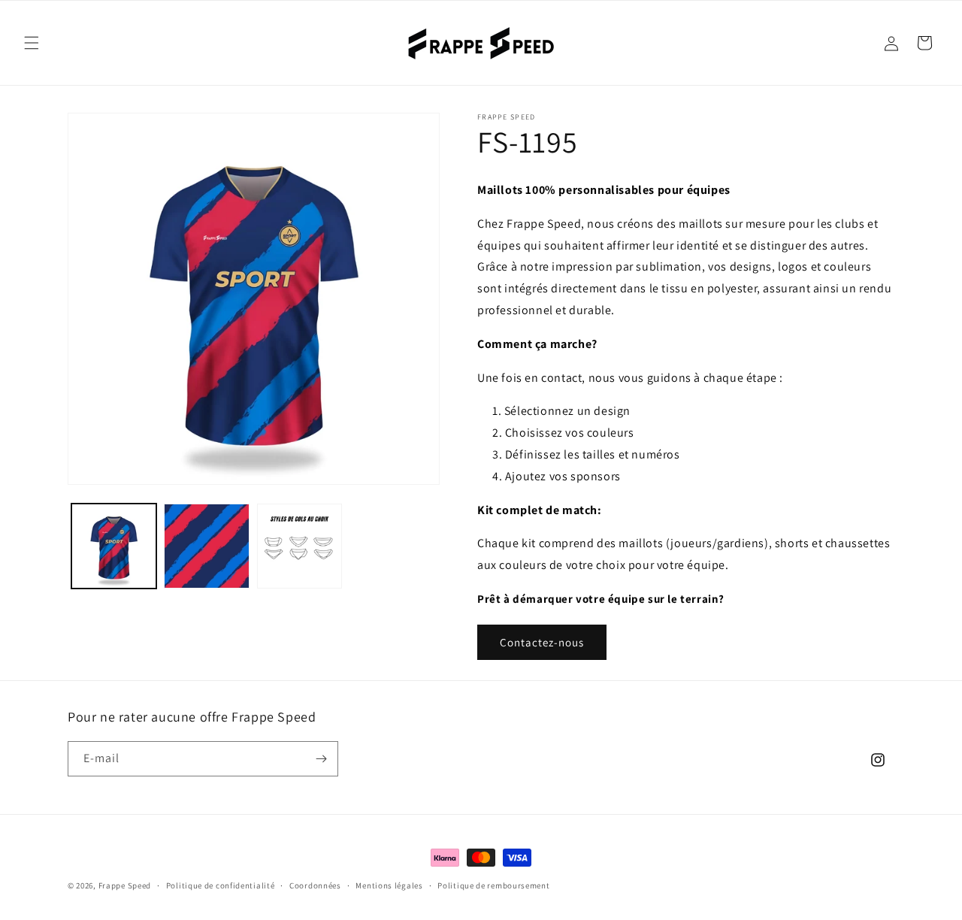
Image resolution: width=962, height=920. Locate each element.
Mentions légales (388, 885)
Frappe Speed (124, 885)
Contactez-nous (542, 642)
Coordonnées (315, 885)
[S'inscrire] (320, 758)
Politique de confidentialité (220, 885)
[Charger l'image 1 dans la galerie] (113, 546)
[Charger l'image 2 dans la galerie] (206, 546)
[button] (31, 42)
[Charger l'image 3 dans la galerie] (299, 546)
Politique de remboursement (493, 885)
